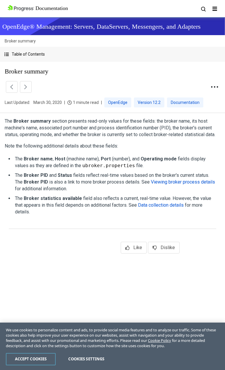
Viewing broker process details (183, 182)
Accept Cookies (31, 359)
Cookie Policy (159, 340)
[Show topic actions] (214, 87)
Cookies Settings (86, 359)
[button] (112, 54)
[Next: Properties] (26, 87)
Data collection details (161, 205)
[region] (112, 346)
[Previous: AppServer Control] (11, 87)
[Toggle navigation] (214, 9)
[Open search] (203, 9)
